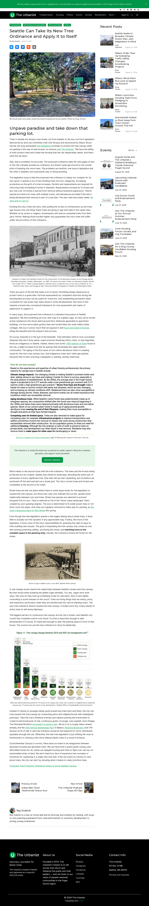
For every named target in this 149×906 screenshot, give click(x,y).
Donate (88, 15)
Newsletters (100, 15)
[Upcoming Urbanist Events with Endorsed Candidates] (107, 184)
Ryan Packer (117, 71)
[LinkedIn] (131, 10)
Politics (69, 15)
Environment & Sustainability (34, 25)
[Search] (132, 15)
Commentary (15, 25)
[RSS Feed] (138, 10)
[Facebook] (128, 10)
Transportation (46, 15)
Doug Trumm (117, 88)
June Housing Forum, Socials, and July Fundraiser (125, 231)
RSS (78, 882)
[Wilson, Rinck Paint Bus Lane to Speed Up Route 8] (107, 83)
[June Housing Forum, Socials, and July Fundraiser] (107, 233)
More (111, 15)
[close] (146, 4)
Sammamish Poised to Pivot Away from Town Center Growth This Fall (125, 121)
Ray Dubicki (16, 41)
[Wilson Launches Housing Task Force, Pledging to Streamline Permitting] (107, 103)
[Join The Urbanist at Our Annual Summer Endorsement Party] (107, 217)
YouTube (80, 878)
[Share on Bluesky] (11, 47)
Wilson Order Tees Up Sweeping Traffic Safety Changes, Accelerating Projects (125, 60)
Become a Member (52, 460)
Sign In (125, 15)
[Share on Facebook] (17, 47)
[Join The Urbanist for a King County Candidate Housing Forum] (107, 250)
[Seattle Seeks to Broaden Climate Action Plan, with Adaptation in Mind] (107, 40)
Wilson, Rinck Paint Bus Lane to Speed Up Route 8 (125, 81)
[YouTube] (135, 10)
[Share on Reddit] (28, 47)
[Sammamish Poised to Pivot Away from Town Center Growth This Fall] (107, 124)
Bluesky (79, 861)
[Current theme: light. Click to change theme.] (137, 15)
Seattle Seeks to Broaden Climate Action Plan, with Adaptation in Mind (125, 37)
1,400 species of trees (76, 343)
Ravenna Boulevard (74, 727)
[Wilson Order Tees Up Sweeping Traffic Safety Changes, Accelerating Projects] (107, 62)
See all (131, 150)
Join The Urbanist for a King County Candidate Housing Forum (125, 248)
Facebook (81, 870)
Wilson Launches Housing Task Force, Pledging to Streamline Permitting (126, 100)
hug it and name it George (76, 328)
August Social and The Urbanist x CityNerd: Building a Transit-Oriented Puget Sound (125, 162)
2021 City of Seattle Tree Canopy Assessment (33, 437)
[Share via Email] (34, 47)
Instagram (81, 866)
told (65, 149)
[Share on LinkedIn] (23, 47)
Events (79, 15)
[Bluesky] (120, 10)
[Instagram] (124, 10)
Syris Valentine (118, 46)
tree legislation (44, 146)
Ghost (81, 901)
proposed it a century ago (44, 724)
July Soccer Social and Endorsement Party (125, 198)
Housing (60, 15)
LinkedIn (80, 874)
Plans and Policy (55, 25)
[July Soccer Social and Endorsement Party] (107, 200)
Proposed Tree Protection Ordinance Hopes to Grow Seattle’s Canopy (43, 766)
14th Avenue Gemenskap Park (39, 727)
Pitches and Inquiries (119, 875)
